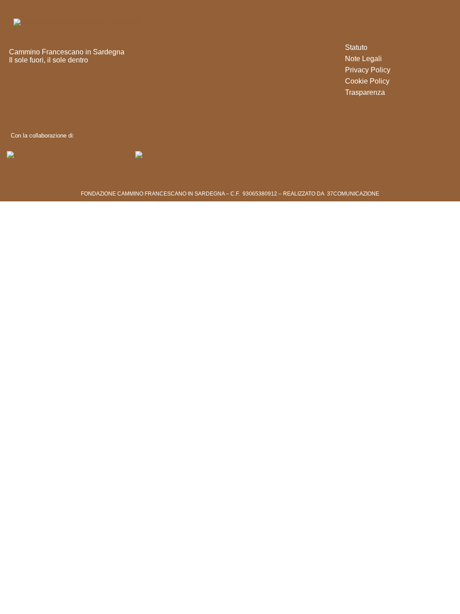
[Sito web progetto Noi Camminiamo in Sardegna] (187, 155)
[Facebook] (14, 87)
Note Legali (363, 58)
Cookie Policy (367, 81)
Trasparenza (365, 92)
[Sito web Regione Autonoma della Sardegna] (66, 155)
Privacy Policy (367, 70)
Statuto (356, 47)
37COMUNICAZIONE (353, 194)
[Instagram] (30, 87)
